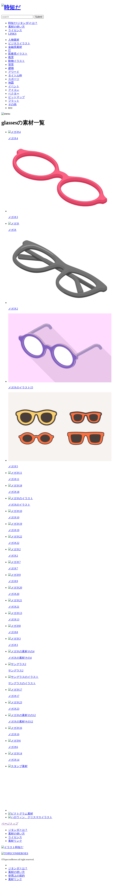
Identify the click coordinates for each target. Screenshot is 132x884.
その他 (12, 104)
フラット (13, 100)
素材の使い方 (16, 26)
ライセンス (15, 30)
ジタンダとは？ (18, 829)
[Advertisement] (34, 789)
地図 (11, 82)
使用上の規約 (16, 875)
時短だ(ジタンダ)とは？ (22, 23)
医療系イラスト (18, 53)
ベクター (13, 93)
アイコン (13, 89)
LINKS (12, 33)
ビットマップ (16, 97)
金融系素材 (15, 47)
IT (9, 50)
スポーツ (13, 79)
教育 (11, 57)
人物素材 (13, 39)
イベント (13, 86)
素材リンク (15, 840)
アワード (13, 71)
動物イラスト (16, 60)
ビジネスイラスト (19, 43)
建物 (11, 68)
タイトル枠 (15, 75)
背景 (11, 64)
